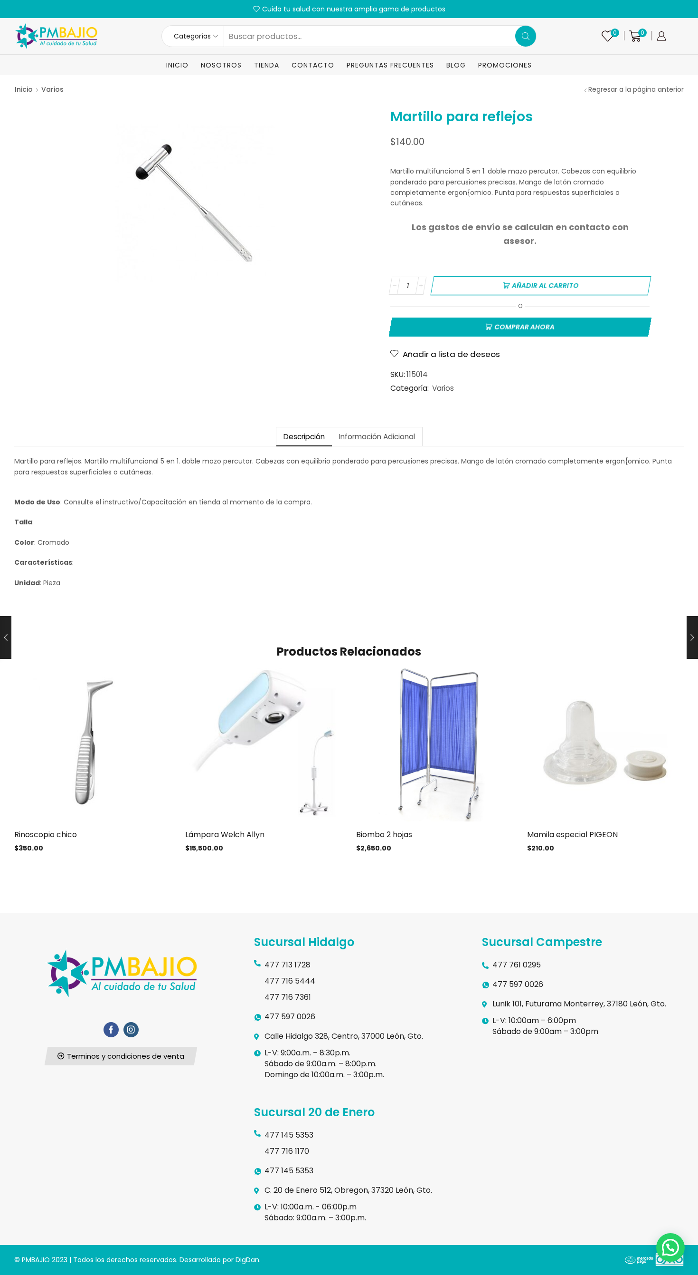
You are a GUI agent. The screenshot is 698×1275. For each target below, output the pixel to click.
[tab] (304, 436)
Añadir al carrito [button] (92, 746)
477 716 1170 (286, 1151)
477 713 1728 (287, 964)
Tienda (266, 65)
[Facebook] (111, 1029)
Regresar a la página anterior (636, 89)
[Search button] (525, 36)
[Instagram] (131, 1029)
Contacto (313, 65)
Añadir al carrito (545, 285)
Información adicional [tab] (377, 437)
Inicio (177, 65)
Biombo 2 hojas (384, 834)
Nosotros (221, 65)
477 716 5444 (289, 981)
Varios (52, 89)
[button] (121, 1056)
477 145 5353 (288, 1135)
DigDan (247, 1260)
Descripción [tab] (304, 437)
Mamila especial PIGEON (572, 834)
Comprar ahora (524, 327)
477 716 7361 (287, 997)
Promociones (505, 65)
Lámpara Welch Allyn (224, 834)
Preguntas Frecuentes (390, 65)
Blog (456, 65)
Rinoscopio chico (45, 834)
